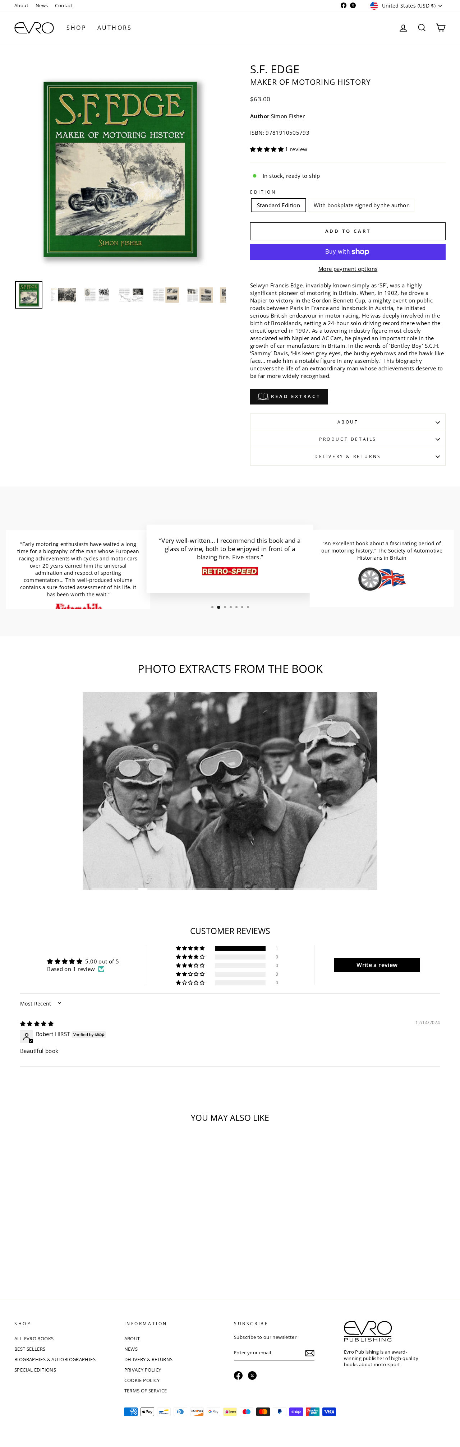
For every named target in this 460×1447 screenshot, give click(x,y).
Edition (263, 192)
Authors (114, 28)
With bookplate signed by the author (361, 205)
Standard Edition (278, 205)
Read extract (294, 396)
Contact (64, 5)
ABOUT (132, 1338)
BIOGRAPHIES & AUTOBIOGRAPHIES (55, 1359)
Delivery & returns (347, 456)
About (21, 5)
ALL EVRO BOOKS (34, 1338)
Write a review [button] (376, 965)
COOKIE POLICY (142, 1380)
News (42, 5)
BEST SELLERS (30, 1349)
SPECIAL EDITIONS (35, 1370)
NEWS (131, 1349)
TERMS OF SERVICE (145, 1390)
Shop (76, 28)
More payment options (348, 268)
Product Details (348, 439)
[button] (267, 149)
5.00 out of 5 (102, 961)
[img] (37, 1023)
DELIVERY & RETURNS (148, 1359)
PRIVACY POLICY (142, 1370)
